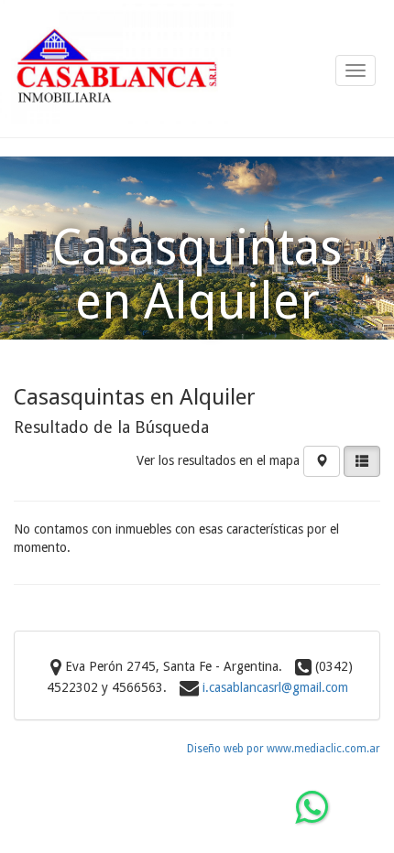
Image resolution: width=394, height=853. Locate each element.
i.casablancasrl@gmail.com (275, 687)
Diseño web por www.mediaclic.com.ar (283, 748)
